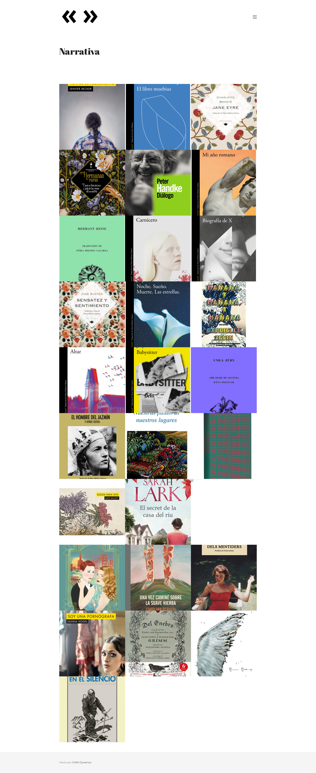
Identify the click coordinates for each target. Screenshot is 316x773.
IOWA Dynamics (81, 762)
